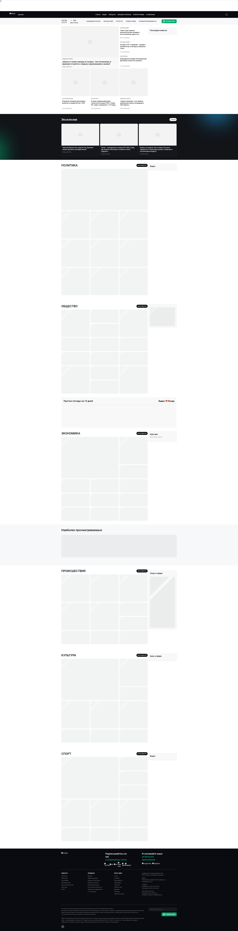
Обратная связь (119, 893)
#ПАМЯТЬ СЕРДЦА (131, 21)
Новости (116, 885)
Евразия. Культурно (94, 880)
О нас (116, 876)
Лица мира (117, 882)
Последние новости (158, 30)
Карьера (116, 889)
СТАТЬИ (97, 14)
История (116, 878)
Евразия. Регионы (93, 882)
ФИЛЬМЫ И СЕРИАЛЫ (124, 14)
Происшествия (65, 882)
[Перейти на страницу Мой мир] (120, 864)
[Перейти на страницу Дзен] (124, 864)
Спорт (63, 889)
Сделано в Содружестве (95, 889)
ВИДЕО (104, 14)
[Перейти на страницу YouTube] (107, 864)
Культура (64, 887)
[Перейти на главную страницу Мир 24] (12, 14)
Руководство (118, 880)
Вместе (90, 876)
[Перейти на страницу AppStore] (156, 864)
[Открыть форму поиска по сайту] (226, 14)
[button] (21, 15)
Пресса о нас (118, 887)
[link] (67, 59)
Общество (64, 878)
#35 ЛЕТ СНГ (119, 21)
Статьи (173, 119)
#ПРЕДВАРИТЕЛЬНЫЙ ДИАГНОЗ (147, 21)
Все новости (142, 165)
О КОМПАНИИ (150, 14)
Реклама (117, 891)
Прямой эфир (170, 21)
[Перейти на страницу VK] (111, 864)
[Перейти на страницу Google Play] (146, 864)
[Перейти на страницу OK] (115, 864)
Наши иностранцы (93, 885)
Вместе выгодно (93, 878)
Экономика (64, 880)
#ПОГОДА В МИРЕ (108, 21)
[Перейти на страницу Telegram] (128, 864)
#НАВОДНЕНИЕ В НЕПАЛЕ (93, 21)
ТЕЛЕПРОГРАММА (138, 14)
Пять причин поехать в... (95, 887)
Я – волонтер (92, 891)
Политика (64, 876)
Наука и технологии (67, 885)
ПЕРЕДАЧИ (112, 14)
